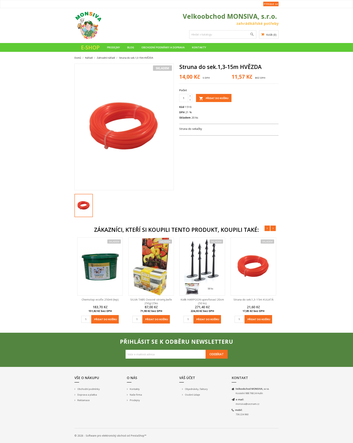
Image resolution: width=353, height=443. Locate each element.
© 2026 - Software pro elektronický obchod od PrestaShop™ (110, 435)
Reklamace (83, 400)
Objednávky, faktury (196, 389)
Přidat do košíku (214, 98)
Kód (181, 107)
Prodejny (113, 47)
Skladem (185, 117)
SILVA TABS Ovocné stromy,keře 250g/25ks (151, 301)
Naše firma (135, 394)
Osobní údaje (192, 394)
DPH (182, 112)
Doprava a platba (87, 394)
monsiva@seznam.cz (247, 404)
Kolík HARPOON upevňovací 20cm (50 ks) (202, 301)
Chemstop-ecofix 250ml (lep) (100, 299)
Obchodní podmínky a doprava (163, 47)
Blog (130, 47)
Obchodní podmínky (88, 389)
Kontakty (199, 47)
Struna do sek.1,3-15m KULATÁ (253, 299)
